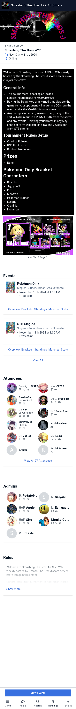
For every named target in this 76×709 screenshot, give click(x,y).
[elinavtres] (24, 428)
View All (38, 360)
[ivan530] (55, 389)
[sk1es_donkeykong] (28, 389)
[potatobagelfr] (20, 499)
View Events (38, 693)
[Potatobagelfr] (24, 499)
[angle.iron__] (28, 511)
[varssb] (20, 415)
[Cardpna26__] (24, 523)
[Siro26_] (20, 523)
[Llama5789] (55, 439)
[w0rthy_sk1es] (20, 389)
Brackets (27, 309)
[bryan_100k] (24, 439)
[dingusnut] (24, 389)
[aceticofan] (20, 428)
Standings (40, 309)
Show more (13, 589)
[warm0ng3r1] (51, 414)
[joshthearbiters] (51, 427)
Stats (64, 309)
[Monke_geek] (56, 523)
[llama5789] (59, 439)
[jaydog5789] (51, 439)
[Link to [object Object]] (12, 388)
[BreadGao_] (55, 401)
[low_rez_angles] (20, 511)
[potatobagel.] (28, 499)
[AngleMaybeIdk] (24, 511)
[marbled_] (56, 511)
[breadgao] (51, 401)
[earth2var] (24, 415)
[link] (28, 389)
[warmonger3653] (55, 414)
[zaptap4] (20, 439)
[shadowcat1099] (20, 403)
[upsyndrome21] (51, 451)
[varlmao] (28, 416)
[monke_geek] (52, 523)
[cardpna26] (28, 523)
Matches (54, 309)
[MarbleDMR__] (52, 511)
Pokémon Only (28, 283)
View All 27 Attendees (38, 460)
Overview (14, 309)
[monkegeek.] (60, 523)
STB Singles (26, 324)
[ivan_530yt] (51, 389)
